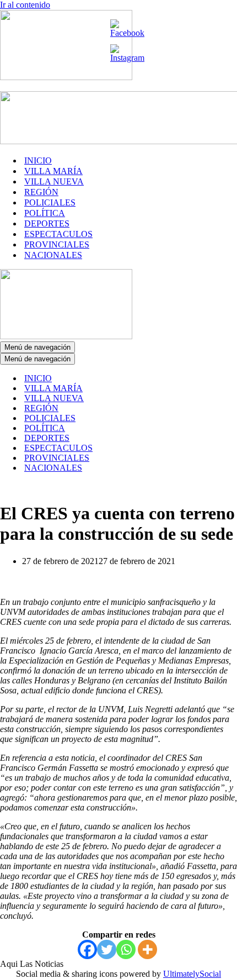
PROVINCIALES (56, 244)
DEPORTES (46, 223)
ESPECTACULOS (58, 234)
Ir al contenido (25, 4)
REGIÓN (41, 192)
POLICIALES (50, 202)
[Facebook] (87, 949)
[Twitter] (106, 949)
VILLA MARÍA (53, 171)
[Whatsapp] (126, 949)
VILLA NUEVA (54, 181)
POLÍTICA (44, 213)
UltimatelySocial (192, 973)
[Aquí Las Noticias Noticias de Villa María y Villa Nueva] (66, 77)
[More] (147, 949)
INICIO (38, 160)
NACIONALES (53, 255)
